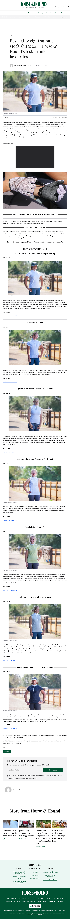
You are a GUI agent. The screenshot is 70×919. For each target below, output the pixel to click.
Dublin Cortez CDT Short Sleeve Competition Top (35, 253)
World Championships (50, 17)
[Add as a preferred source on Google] (35, 906)
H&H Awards (37, 17)
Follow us (55, 117)
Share (6, 117)
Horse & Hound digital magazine (20, 882)
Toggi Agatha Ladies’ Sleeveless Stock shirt (35, 459)
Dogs (56, 13)
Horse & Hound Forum (50, 880)
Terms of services (28, 775)
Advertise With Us (34, 878)
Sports (23, 13)
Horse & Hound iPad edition (19, 877)
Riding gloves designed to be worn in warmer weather (35, 214)
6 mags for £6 (63, 17)
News (16, 13)
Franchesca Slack (8, 839)
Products (48, 13)
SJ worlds (12, 17)
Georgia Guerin (25, 839)
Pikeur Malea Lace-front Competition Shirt (35, 667)
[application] (35, 157)
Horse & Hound (21, 65)
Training (40, 13)
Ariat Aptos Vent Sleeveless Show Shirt (35, 597)
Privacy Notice (58, 775)
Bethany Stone (41, 846)
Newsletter (64, 117)
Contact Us (35, 875)
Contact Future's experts (30, 898)
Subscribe (8, 13)
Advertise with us (23, 901)
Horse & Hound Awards (50, 872)
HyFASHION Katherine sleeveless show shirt (35, 389)
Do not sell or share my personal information (47, 901)
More (62, 13)
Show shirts (6, 751)
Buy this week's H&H (13, 898)
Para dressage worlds (24, 17)
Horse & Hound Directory (50, 876)
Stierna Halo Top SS (35, 322)
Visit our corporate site (60, 910)
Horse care (31, 13)
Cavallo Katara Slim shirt (35, 527)
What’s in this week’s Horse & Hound (19, 872)
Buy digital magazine (48, 898)
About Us (35, 872)
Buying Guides (45, 65)
